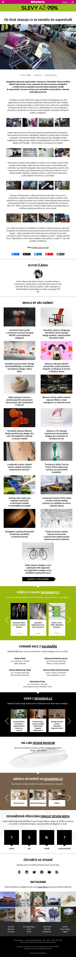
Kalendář (47, 929)
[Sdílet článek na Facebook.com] (15, 254)
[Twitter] (34, 872)
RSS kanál (47, 926)
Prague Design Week (55, 816)
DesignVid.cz (43, 698)
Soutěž (65, 926)
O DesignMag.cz (29, 926)
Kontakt (11, 926)
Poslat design (65, 929)
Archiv (29, 931)
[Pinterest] (42, 872)
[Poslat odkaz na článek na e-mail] (61, 254)
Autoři (29, 929)
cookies (56, 946)
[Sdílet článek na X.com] (27, 254)
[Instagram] (27, 872)
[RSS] (57, 872)
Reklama (11, 929)
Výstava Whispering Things (20, 670)
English (65, 931)
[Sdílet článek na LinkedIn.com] (38, 254)
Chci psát (11, 931)
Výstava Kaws (20, 658)
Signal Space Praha (37, 681)
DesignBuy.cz (50, 592)
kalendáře (49, 646)
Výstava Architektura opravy (56, 658)
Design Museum (44, 743)
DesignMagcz (43, 886)
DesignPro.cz (53, 779)
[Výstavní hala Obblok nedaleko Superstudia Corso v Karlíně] (38, 46)
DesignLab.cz (42, 953)
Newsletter (47, 931)
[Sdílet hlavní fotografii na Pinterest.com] (49, 254)
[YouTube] (49, 872)
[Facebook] (19, 872)
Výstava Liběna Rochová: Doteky (56, 670)
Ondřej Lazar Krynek (40, 247)
